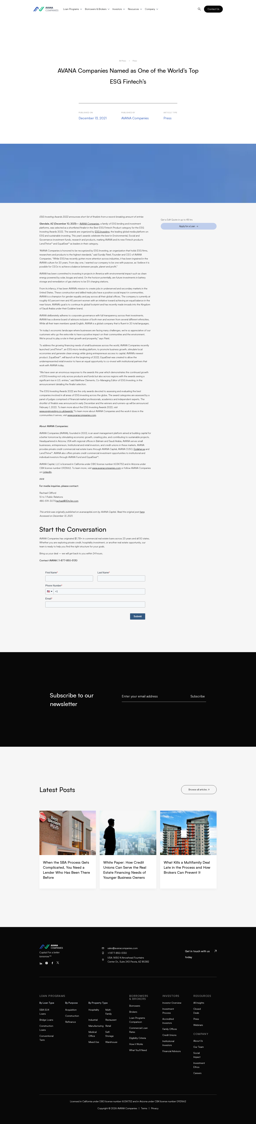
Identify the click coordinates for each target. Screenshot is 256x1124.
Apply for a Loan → (188, 226)
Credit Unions (169, 1035)
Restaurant (110, 1019)
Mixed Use (93, 1042)
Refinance (70, 1021)
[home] (47, 9)
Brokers (133, 1011)
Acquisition (71, 1009)
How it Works (136, 1044)
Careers (197, 1073)
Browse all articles (198, 789)
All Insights (198, 1002)
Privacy (155, 1108)
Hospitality (93, 1009)
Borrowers (134, 1005)
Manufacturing (96, 1025)
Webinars (198, 1025)
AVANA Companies (89, 223)
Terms (144, 1108)
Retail (108, 1025)
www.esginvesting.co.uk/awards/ (56, 411)
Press (196, 1018)
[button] (72, 9)
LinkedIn (47, 472)
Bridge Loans (46, 1019)
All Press (122, 61)
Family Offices (169, 1028)
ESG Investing (102, 231)
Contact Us (213, 9)
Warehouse (111, 1042)
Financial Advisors (171, 1051)
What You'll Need (138, 1050)
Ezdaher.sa (139, 449)
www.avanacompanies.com (81, 415)
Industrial (93, 1019)
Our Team (198, 1046)
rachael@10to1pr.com (67, 500)
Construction (72, 1015)
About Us (198, 1040)
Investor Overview (171, 1002)
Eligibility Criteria (137, 1038)
